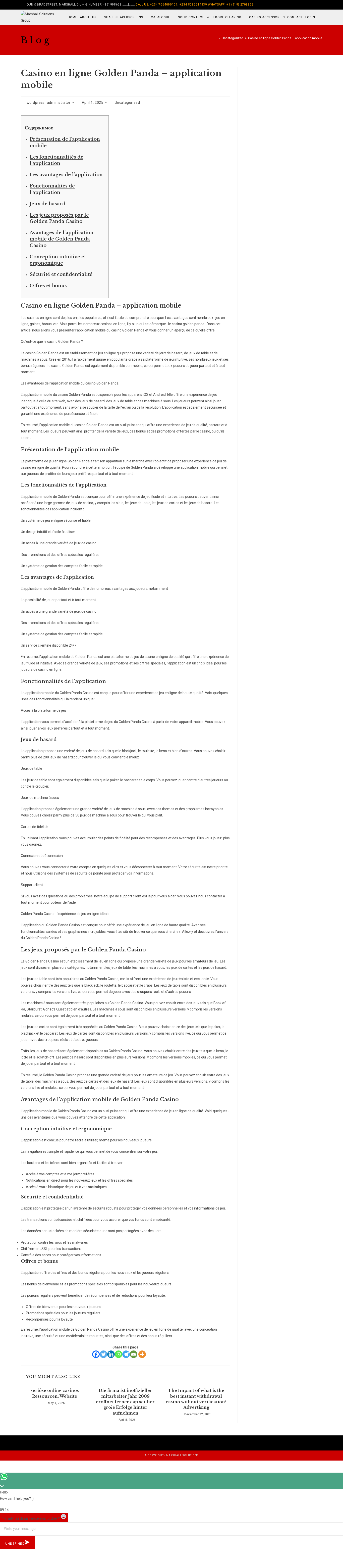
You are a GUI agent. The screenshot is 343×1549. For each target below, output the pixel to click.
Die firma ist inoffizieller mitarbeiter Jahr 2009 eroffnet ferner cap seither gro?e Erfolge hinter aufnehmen (125, 1402)
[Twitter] (103, 1354)
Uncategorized (127, 103)
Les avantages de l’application (66, 174)
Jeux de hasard (48, 204)
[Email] (133, 1354)
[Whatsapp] (118, 1354)
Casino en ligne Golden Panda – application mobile (285, 38)
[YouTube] (320, 4)
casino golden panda (188, 324)
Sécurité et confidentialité (61, 274)
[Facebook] (298, 4)
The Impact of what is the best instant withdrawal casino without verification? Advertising (196, 1399)
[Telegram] (126, 1354)
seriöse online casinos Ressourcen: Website (55, 1393)
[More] (142, 1354)
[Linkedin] (111, 1354)
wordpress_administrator (49, 103)
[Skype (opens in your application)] (315, 4)
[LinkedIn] (309, 4)
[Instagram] (303, 4)
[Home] (215, 38)
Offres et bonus (48, 285)
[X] (292, 4)
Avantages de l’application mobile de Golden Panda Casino (61, 239)
